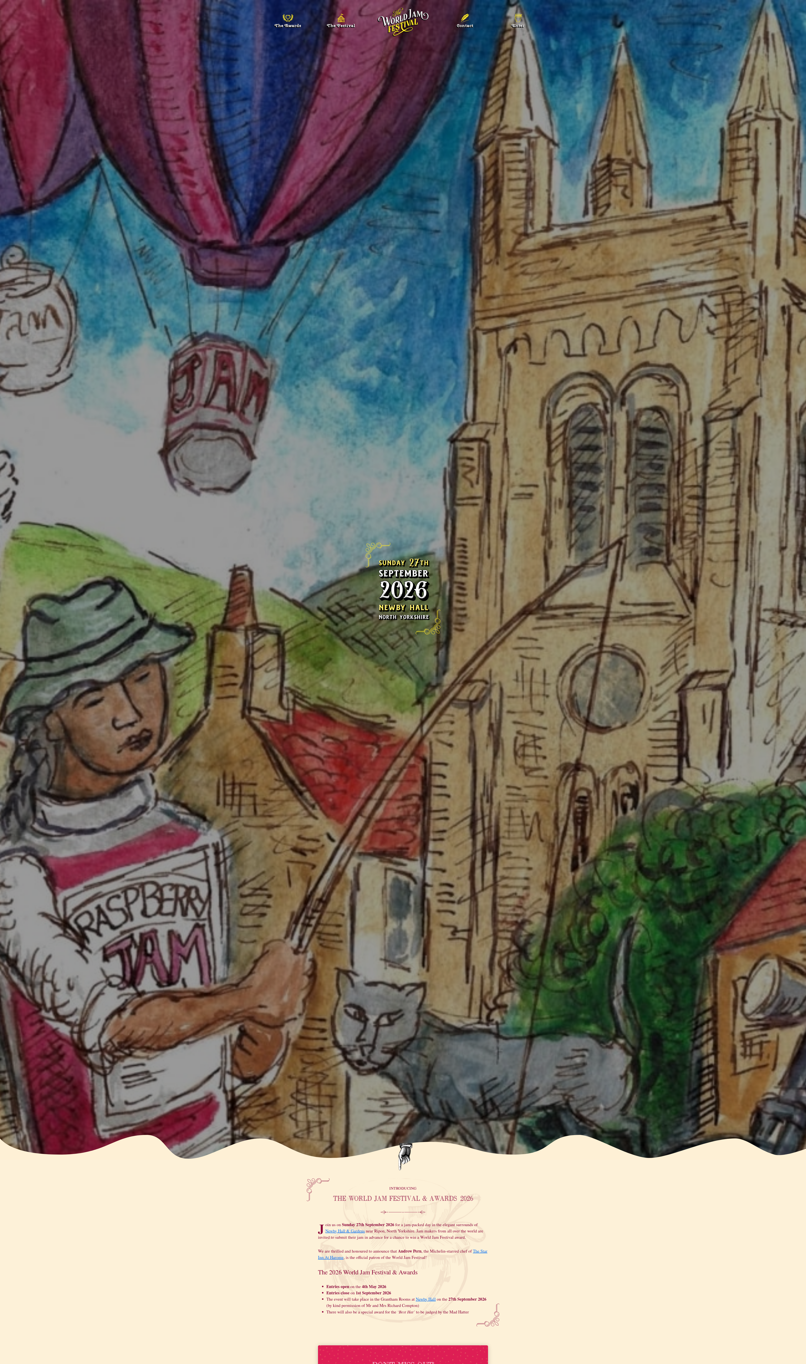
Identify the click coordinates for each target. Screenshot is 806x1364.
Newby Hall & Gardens (345, 1231)
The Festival (341, 25)
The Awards (288, 25)
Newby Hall (426, 1299)
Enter (518, 25)
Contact (465, 25)
